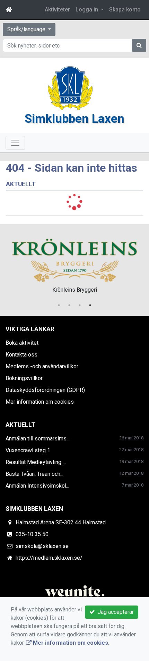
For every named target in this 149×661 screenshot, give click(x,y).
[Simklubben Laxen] (70, 87)
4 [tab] (90, 305)
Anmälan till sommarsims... (38, 438)
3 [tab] (79, 305)
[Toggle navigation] (15, 143)
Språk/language (27, 29)
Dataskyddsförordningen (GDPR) (45, 390)
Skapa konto (125, 9)
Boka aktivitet (22, 343)
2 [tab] (69, 305)
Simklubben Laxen (74, 119)
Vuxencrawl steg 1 (28, 450)
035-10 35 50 (32, 534)
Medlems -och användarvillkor (42, 366)
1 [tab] (58, 305)
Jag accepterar (114, 612)
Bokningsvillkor (24, 378)
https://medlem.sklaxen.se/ (49, 558)
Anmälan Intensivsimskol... (37, 485)
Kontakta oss (21, 354)
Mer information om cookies (40, 401)
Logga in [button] (87, 9)
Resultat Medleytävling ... (36, 462)
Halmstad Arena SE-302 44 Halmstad (61, 522)
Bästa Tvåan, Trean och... (34, 474)
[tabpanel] (74, 264)
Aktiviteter (57, 9)
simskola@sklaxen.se (42, 546)
